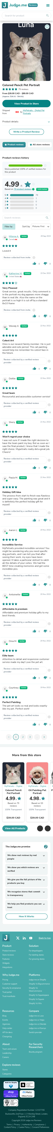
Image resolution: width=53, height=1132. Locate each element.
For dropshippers (36, 950)
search (47, 15)
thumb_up (34, 263)
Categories (6, 1074)
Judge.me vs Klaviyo (37, 1028)
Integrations (7, 967)
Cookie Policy (24, 1127)
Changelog (7, 1036)
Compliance (39, 1124)
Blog (4, 1016)
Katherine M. (15, 273)
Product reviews (9, 950)
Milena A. (14, 236)
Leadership (6, 1053)
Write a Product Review (26, 131)
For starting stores (36, 955)
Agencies (6, 1024)
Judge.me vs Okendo (37, 1024)
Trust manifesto (8, 996)
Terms (9, 1124)
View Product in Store (26, 103)
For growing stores (36, 959)
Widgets (6, 963)
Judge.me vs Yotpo (36, 1020)
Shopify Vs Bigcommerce (39, 984)
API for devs (7, 1032)
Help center (7, 1028)
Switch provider (35, 1032)
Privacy (17, 1124)
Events (5, 1020)
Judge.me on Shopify (37, 979)
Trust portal (7, 992)
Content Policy (10, 1127)
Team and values (9, 1049)
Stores (5, 1069)
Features (6, 959)
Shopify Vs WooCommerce (35, 989)
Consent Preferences (40, 1127)
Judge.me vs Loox (36, 1016)
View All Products (15, 828)
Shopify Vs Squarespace (39, 995)
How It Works (26, 916)
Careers (5, 1057)
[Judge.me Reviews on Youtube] (31, 938)
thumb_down (45, 263)
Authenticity (27, 1124)
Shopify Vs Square (36, 999)
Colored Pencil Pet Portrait (21, 85)
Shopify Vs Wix (35, 1003)
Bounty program (35, 1052)
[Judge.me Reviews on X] (18, 938)
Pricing (5, 979)
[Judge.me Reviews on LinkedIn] (24, 938)
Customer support (9, 984)
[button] (40, 828)
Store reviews (8, 955)
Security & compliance (11, 988)
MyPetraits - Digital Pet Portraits (33, 112)
